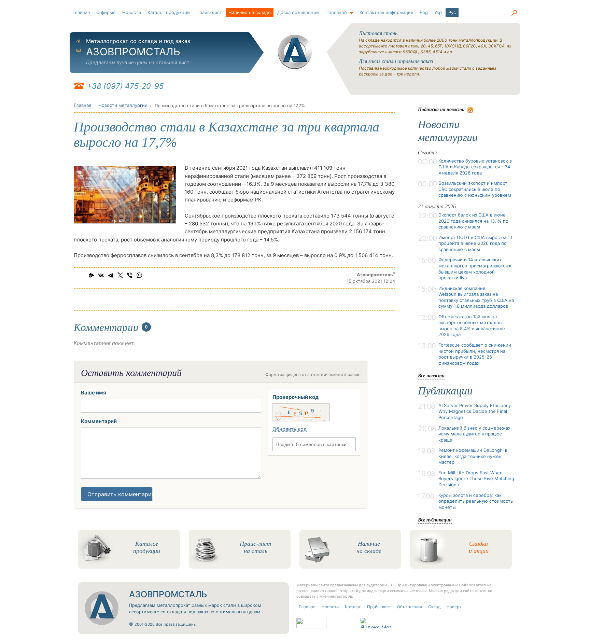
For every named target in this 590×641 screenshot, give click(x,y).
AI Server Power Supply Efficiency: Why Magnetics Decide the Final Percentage (475, 411)
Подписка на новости (441, 109)
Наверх (454, 606)
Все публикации (435, 519)
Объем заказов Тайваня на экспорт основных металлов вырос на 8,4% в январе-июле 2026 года (471, 325)
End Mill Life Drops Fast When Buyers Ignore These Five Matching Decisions (476, 478)
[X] (120, 275)
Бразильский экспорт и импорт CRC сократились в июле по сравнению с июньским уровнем (474, 189)
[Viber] (130, 275)
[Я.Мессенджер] (91, 275)
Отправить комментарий (120, 494)
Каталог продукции (169, 12)
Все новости (431, 375)
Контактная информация (386, 12)
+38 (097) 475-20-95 (125, 86)
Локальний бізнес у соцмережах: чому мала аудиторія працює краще (475, 434)
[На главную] (295, 52)
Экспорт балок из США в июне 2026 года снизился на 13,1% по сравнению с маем (473, 220)
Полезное (336, 12)
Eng (424, 12)
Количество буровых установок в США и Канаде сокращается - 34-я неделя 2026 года (475, 167)
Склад (434, 606)
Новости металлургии (123, 105)
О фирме (106, 12)
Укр (438, 12)
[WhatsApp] (139, 275)
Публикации (445, 391)
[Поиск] (514, 13)
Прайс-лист (209, 12)
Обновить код (289, 429)
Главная (81, 12)
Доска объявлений (298, 12)
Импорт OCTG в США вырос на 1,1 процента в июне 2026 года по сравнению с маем (475, 243)
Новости (131, 12)
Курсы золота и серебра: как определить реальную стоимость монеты (475, 501)
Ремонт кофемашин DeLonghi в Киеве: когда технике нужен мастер (472, 456)
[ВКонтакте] (101, 275)
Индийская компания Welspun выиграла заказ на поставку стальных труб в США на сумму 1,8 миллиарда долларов (476, 297)
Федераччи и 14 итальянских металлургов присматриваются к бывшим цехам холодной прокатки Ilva (474, 268)
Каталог (353, 606)
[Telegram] (111, 275)
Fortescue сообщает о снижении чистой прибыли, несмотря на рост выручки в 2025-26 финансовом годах (474, 354)
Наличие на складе (249, 12)
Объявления (409, 606)
